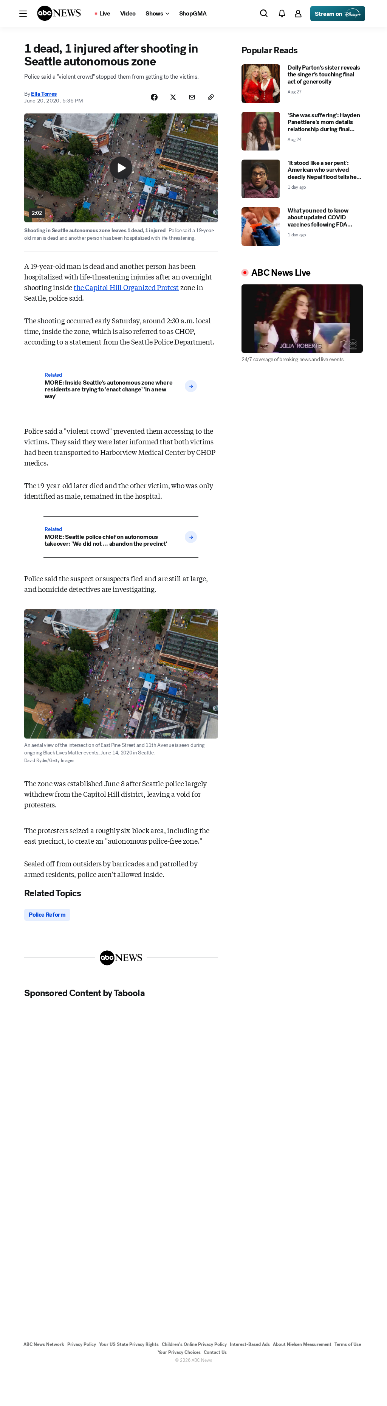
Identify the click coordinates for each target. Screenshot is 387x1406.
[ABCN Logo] (59, 13)
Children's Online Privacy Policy (194, 1344)
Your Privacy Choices (179, 1352)
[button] (23, 13)
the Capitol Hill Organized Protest (126, 287)
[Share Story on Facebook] (154, 97)
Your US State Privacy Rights (129, 1344)
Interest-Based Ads (250, 1344)
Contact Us (215, 1352)
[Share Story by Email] (192, 97)
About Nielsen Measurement (302, 1344)
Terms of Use (347, 1344)
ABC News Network (43, 1344)
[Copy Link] (211, 97)
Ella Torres (44, 94)
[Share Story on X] (173, 97)
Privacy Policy (81, 1344)
